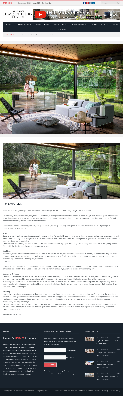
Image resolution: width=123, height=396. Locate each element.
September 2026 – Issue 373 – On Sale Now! (107, 342)
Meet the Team (69, 390)
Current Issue (22, 24)
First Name (70, 357)
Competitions (42, 24)
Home (8, 24)
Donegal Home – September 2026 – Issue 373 (107, 378)
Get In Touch (81, 390)
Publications (78, 24)
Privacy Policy (115, 390)
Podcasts (61, 29)
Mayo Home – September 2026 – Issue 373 (106, 366)
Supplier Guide (98, 24)
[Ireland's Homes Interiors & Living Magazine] (17, 14)
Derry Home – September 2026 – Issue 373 (35, 3)
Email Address (71, 350)
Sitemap (105, 390)
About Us (58, 390)
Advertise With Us (93, 390)
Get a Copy (59, 24)
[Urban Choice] (61, 171)
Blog (115, 24)
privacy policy (69, 374)
